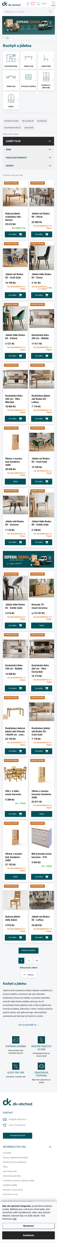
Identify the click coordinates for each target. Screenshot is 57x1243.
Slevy (5, 1167)
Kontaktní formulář (17, 1135)
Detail (15, 482)
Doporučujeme (11, 121)
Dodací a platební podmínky (15, 1157)
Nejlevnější (27, 121)
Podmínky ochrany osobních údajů (18, 1180)
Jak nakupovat (10, 1171)
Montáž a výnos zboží (13, 1190)
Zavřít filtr (13, 141)
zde (14, 1218)
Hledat (50, 12)
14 (36, 960)
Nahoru (31, 975)
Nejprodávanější (12, 128)
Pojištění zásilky (10, 1185)
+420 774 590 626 (17, 1125)
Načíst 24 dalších (28, 950)
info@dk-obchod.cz (17, 1119)
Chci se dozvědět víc (27, 1025)
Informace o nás (10, 1194)
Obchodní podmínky (12, 1176)
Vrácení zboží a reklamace (14, 1162)
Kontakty (7, 1153)
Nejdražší (42, 121)
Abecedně (28, 128)
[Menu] (53, 3)
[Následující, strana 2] (29, 961)
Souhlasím (28, 1235)
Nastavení (28, 1225)
